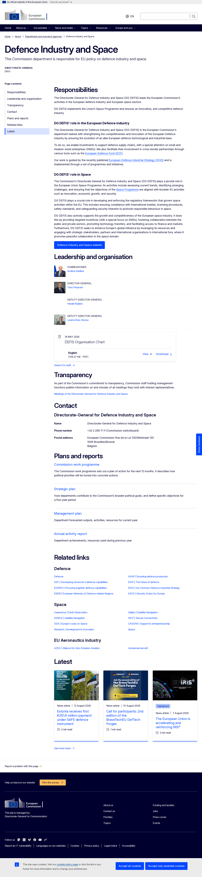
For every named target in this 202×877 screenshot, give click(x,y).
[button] (147, 354)
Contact (12, 111)
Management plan (68, 513)
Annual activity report (70, 534)
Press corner (159, 817)
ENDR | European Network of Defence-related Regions (83, 593)
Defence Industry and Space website (79, 245)
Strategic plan (64, 489)
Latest (11, 131)
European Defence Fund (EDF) (104, 153)
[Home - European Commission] (28, 15)
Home (8, 27)
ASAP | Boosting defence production (148, 576)
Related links (15, 124)
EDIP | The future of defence (143, 582)
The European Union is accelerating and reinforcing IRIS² (173, 723)
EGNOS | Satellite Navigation (69, 618)
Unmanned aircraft (138, 648)
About (18, 36)
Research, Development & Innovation (74, 629)
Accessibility (128, 845)
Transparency (15, 105)
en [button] (132, 16)
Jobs (155, 811)
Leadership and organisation (24, 98)
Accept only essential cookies (166, 866)
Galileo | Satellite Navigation (143, 612)
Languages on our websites (51, 845)
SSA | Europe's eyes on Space (70, 623)
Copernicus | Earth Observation (70, 612)
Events (156, 823)
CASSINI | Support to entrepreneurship (149, 623)
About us (108, 805)
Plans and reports (17, 118)
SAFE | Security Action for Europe (146, 593)
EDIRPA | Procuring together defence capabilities (80, 588)
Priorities (108, 817)
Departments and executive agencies (43, 36)
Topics (107, 823)
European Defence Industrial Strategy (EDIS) (136, 160)
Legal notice (110, 845)
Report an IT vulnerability (18, 845)
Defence (58, 576)
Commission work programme (76, 464)
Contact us (109, 811)
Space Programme (127, 189)
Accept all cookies (130, 866)
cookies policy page (67, 864)
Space (131, 629)
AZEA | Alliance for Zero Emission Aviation (77, 648)
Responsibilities (16, 92)
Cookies (75, 845)
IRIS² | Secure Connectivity (142, 618)
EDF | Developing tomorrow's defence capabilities (81, 582)
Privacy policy (91, 845)
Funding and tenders (163, 805)
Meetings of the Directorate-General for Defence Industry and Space (91, 394)
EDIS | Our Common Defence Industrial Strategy (154, 588)
